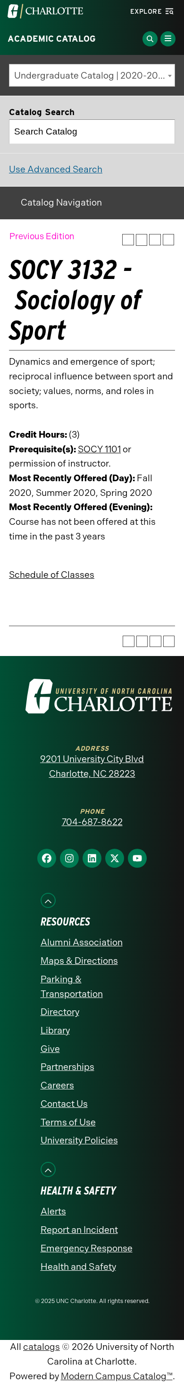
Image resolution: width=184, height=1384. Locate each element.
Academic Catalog (52, 39)
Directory (60, 1012)
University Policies (79, 1140)
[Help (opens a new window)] (169, 240)
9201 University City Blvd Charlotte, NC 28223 (92, 766)
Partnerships (67, 1066)
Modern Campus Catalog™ (117, 1376)
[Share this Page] (142, 240)
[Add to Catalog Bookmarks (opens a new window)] (128, 240)
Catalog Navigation (61, 202)
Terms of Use (68, 1122)
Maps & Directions (79, 960)
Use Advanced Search (55, 169)
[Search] (163, 131)
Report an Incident (79, 1229)
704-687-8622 (92, 822)
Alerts (53, 1211)
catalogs (41, 1346)
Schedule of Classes (51, 574)
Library (55, 1030)
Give (50, 1048)
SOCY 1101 (99, 449)
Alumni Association (82, 942)
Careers (57, 1085)
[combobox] (92, 75)
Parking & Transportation (72, 986)
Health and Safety (78, 1266)
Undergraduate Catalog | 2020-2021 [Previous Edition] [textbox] (94, 75)
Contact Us (64, 1103)
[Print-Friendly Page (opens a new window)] (155, 240)
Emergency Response (87, 1248)
